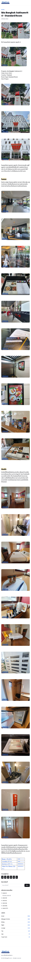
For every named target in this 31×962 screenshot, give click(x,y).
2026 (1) (4, 893)
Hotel (3, 9)
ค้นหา (27, 885)
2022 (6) (4, 903)
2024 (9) (4, 898)
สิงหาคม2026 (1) (7, 895)
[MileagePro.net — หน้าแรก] (5, 2)
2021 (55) (4, 906)
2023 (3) (4, 900)
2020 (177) (5, 908)
